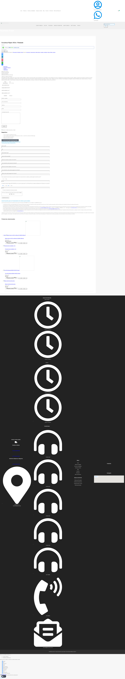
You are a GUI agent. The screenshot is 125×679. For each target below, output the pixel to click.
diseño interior (37, 52)
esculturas (45, 52)
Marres (51, 52)
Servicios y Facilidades (31, 10)
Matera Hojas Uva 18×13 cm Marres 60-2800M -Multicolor (14, 238)
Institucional (73, 25)
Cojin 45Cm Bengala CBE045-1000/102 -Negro (12, 273)
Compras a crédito (39, 10)
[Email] (48, 58)
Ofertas (78, 25)
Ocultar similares (5, 656)
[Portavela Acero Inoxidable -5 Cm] (9, 245)
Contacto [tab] (5, 68)
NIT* (2, 149)
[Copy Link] (48, 61)
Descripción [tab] (5, 66)
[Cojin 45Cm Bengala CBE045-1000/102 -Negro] (19, 270)
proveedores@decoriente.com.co (54, 208)
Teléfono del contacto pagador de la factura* (9, 173)
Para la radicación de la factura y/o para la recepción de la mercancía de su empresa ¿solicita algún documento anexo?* (21, 176)
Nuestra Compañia (78, 464)
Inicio (21, 10)
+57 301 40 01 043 (16, 464)
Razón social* (4, 145)
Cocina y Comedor (39, 25)
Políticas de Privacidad (78, 480)
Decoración (15, 52)
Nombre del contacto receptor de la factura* (9, 159)
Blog (43, 10)
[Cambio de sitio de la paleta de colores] (3, 676)
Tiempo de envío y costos (78, 483)
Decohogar (50, 25)
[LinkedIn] (48, 57)
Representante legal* (5, 152)
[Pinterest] (48, 60)
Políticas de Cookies (78, 485)
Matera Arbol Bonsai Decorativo (10, 284)
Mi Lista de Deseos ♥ (57, 10)
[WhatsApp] (48, 63)
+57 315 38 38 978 (16, 450)
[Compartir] (48, 64)
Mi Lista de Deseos (78, 474)
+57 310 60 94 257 (16, 456)
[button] (40, 25)
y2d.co (75, 651)
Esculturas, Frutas (7, 30)
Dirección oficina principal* (6, 156)
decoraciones (33, 52)
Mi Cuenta (51, 10)
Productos (25, 10)
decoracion (28, 52)
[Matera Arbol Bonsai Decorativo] (9, 280)
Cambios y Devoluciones (78, 481)
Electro (45, 25)
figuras (49, 52)
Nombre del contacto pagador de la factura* (9, 166)
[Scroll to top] (1, 678)
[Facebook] (48, 53)
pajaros (54, 52)
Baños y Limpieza (66, 25)
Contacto (47, 10)
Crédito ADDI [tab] (6, 69)
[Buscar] (106, 26)
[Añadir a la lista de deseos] (5, 51)
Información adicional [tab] (7, 67)
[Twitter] (48, 55)
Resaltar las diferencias (7, 657)
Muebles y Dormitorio (58, 25)
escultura (42, 52)
